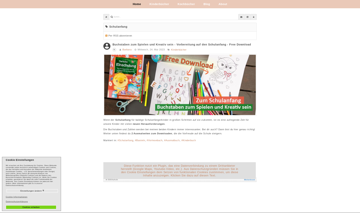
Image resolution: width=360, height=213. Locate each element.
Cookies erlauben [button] (31, 207)
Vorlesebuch (155, 140)
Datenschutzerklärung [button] (17, 201)
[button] (253, 17)
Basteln (140, 140)
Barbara (127, 49)
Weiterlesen (249, 180)
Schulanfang (126, 140)
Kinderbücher (179, 50)
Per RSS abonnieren (120, 35)
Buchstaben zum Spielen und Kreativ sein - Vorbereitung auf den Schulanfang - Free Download (181, 44)
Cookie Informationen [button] (16, 197)
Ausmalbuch (173, 140)
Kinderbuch (189, 140)
